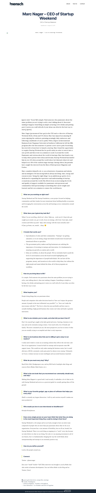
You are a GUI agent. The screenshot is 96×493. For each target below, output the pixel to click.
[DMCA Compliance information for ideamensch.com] (67, 491)
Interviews (33, 480)
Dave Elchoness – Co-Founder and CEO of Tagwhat (38, 485)
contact (82, 3)
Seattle (25, 482)
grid (28, 480)
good (24, 480)
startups (46, 480)
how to (75, 3)
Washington (31, 482)
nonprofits (40, 480)
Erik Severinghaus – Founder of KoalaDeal (35, 483)
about (68, 3)
